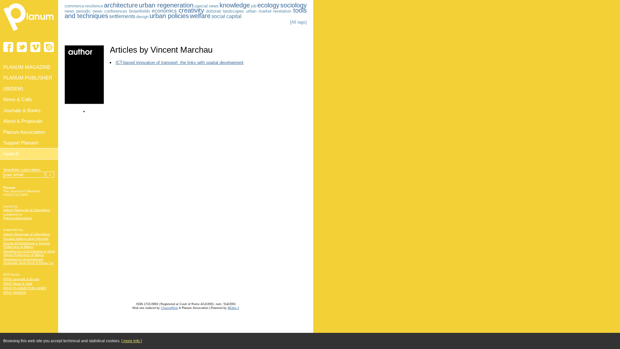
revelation (282, 11)
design (142, 16)
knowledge (235, 5)
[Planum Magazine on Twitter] (22, 47)
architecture (121, 5)
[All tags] (298, 22)
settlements (122, 16)
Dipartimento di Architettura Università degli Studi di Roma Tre (28, 261)
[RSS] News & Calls (17, 283)
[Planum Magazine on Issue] (49, 47)
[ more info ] (131, 341)
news (69, 11)
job (253, 6)
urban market (259, 11)
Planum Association (17, 218)
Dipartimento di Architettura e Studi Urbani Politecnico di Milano (29, 253)
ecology (268, 5)
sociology (293, 5)
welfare (200, 15)
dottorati (213, 11)
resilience (94, 6)
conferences (115, 11)
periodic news (89, 11)
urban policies (169, 15)
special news (206, 6)
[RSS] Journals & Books (21, 279)
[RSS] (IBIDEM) (14, 292)
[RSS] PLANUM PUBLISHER (24, 288)
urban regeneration (166, 5)
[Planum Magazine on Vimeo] (35, 47)
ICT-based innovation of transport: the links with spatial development (179, 62)
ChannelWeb (169, 308)
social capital (227, 16)
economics (164, 11)
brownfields (139, 11)
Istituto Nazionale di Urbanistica (26, 210)
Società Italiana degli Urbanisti (25, 238)
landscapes (233, 11)
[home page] (29, 32)
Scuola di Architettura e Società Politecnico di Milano (26, 245)
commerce (74, 6)
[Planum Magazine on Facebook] (8, 47)
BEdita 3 (233, 308)
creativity (191, 10)
